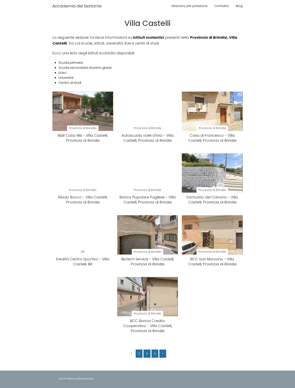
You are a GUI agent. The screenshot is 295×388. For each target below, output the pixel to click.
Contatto (221, 6)
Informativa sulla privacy (76, 379)
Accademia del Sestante (77, 6)
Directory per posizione (190, 6)
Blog (239, 6)
